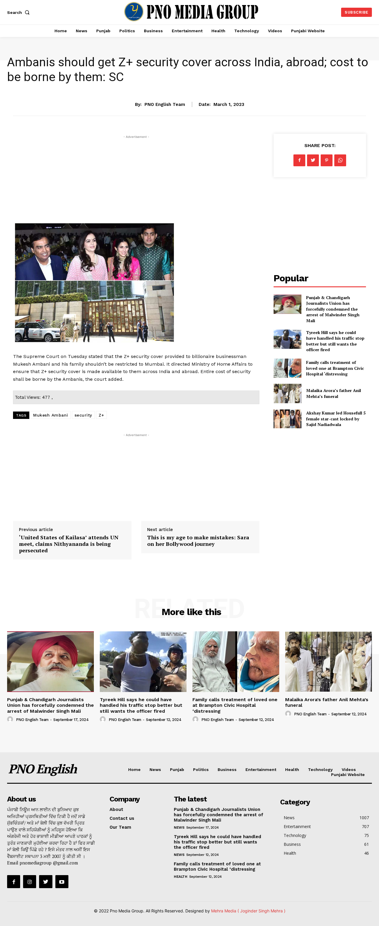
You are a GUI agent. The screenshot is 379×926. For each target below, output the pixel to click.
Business (227, 769)
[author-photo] (11, 719)
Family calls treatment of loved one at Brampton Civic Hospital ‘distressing (335, 368)
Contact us (122, 818)
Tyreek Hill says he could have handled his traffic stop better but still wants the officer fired (335, 341)
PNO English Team (164, 104)
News (189, 85)
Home (134, 769)
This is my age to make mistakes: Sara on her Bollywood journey (198, 540)
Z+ (101, 415)
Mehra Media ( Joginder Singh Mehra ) (248, 910)
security (83, 415)
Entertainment (260, 769)
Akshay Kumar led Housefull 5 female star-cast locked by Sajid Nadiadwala (336, 418)
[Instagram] (29, 881)
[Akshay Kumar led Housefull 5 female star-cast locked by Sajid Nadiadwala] (287, 418)
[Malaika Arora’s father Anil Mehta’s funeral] (287, 393)
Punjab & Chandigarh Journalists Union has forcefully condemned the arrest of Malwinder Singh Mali (332, 309)
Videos (349, 769)
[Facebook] (299, 160)
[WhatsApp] (340, 160)
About (116, 809)
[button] (19, 12)
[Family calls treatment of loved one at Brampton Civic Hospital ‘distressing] (287, 368)
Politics (201, 769)
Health (292, 769)
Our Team (120, 827)
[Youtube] (61, 881)
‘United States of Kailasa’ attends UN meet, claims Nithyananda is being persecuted (68, 544)
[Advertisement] (136, 181)
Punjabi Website (348, 774)
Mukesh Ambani (50, 415)
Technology (320, 769)
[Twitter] (313, 160)
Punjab (177, 769)
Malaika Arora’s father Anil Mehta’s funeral (333, 393)
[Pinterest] (327, 160)
